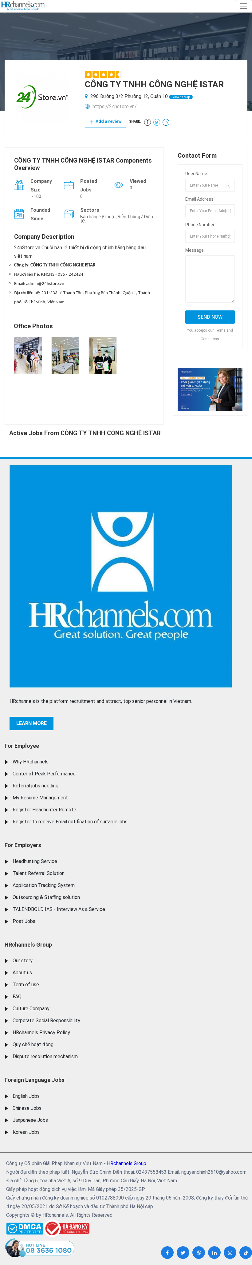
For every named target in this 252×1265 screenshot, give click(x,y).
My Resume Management (40, 798)
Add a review (108, 121)
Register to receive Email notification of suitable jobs (70, 822)
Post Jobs (24, 921)
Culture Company (31, 1008)
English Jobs (26, 1096)
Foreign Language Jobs (35, 1080)
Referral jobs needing (35, 786)
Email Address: (200, 199)
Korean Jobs (26, 1132)
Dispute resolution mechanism (45, 1056)
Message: (195, 250)
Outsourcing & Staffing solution (46, 897)
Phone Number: (200, 224)
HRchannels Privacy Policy (41, 1032)
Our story (23, 961)
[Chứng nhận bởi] (66, 1228)
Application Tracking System (44, 885)
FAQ (17, 996)
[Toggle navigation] (243, 6)
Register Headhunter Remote (44, 810)
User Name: (196, 173)
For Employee (22, 746)
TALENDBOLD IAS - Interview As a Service (59, 909)
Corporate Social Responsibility (46, 1020)
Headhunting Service (35, 861)
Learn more (31, 723)
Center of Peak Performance (44, 774)
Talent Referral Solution (39, 873)
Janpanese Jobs (30, 1120)
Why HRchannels (31, 762)
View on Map (181, 97)
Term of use (26, 984)
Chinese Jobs (27, 1108)
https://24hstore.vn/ (115, 106)
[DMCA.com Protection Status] (24, 1227)
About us (22, 972)
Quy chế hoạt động (33, 1044)
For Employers (23, 845)
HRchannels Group (28, 944)
